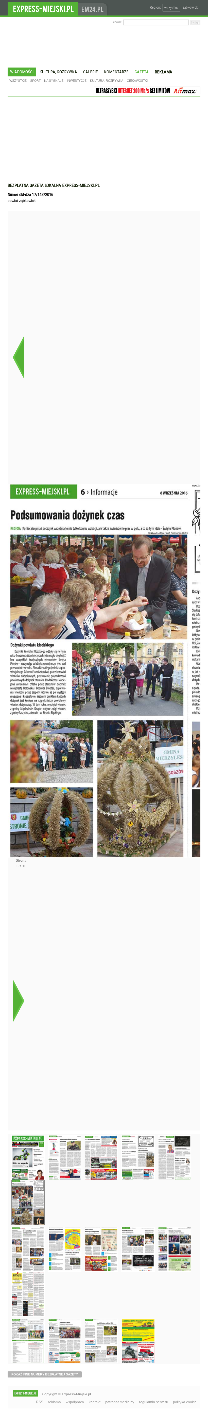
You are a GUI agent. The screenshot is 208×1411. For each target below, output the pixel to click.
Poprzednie (18, 357)
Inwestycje (76, 81)
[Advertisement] (104, 142)
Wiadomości (21, 71)
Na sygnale (53, 81)
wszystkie (171, 8)
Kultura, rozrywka (58, 71)
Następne (18, 1001)
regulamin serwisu (153, 1402)
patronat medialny (119, 1402)
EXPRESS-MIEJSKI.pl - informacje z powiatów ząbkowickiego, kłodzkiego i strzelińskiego (43, 8)
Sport (35, 81)
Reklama (163, 71)
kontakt (94, 1402)
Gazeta (142, 71)
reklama (54, 1402)
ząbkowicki (190, 7)
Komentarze (116, 71)
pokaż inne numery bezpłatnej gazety (44, 1374)
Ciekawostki (137, 81)
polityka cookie (185, 1402)
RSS (39, 1402)
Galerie (90, 71)
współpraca (75, 1402)
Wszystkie (18, 81)
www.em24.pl (93, 7)
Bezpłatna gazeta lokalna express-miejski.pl (54, 185)
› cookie (117, 22)
